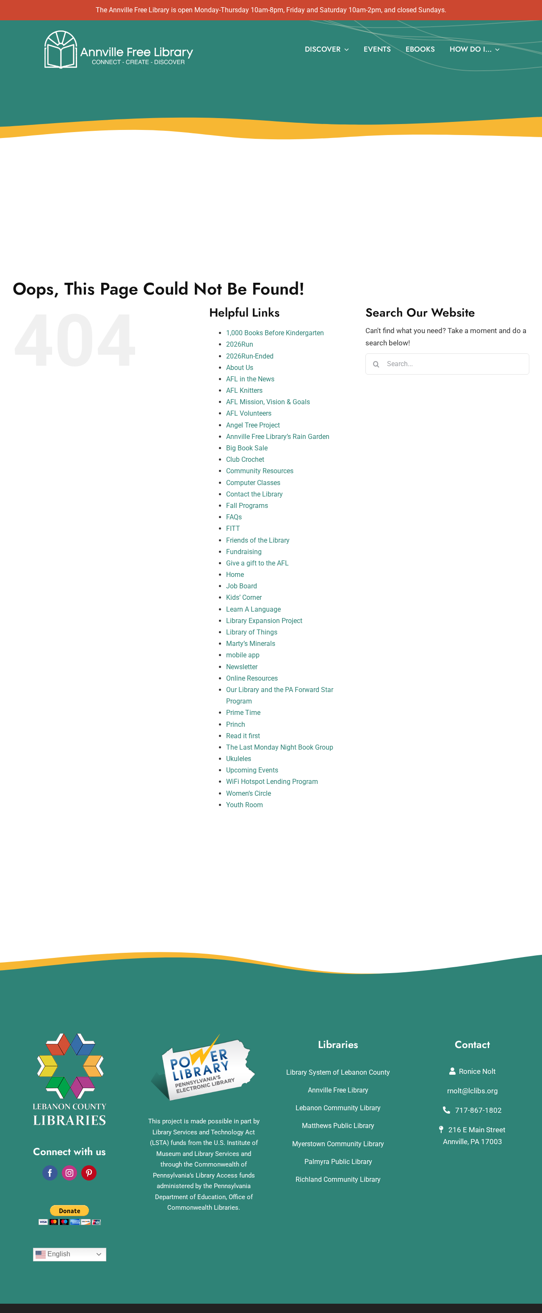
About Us (239, 368)
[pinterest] (89, 1173)
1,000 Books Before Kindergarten (275, 333)
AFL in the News (250, 379)
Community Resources (259, 471)
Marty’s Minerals (250, 644)
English (58, 1254)
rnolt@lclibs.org (472, 1091)
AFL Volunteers (248, 413)
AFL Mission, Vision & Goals (268, 402)
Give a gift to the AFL (257, 563)
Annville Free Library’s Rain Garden (277, 437)
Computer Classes (253, 483)
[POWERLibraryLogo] (204, 1036)
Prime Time (243, 713)
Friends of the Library (258, 540)
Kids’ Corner (244, 597)
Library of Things (251, 632)
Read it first (243, 736)
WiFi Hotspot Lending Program (272, 782)
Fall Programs (247, 506)
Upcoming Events (252, 770)
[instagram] (69, 1173)
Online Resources (252, 678)
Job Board (241, 586)
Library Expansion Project (264, 621)
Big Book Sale (247, 448)
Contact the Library (254, 494)
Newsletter (241, 667)
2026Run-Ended (250, 356)
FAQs (234, 517)
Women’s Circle (248, 793)
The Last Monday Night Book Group (279, 747)
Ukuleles (238, 759)
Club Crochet (245, 459)
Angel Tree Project (253, 425)
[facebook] (50, 1173)
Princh (235, 724)
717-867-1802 (478, 1110)
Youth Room (244, 805)
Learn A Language (253, 609)
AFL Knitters (244, 390)
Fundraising (244, 552)
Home (235, 575)
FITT (233, 528)
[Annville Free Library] (118, 32)
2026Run (239, 344)
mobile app (243, 655)
